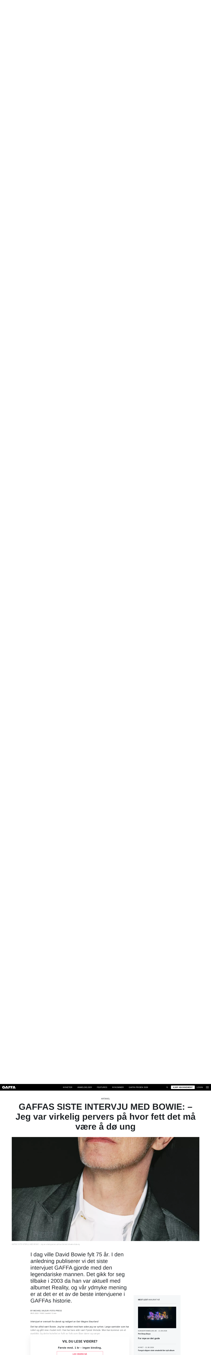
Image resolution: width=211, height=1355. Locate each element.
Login (200, 1087)
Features (102, 1087)
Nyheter (67, 1087)
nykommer (118, 1087)
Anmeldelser (84, 1087)
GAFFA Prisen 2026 (138, 1087)
